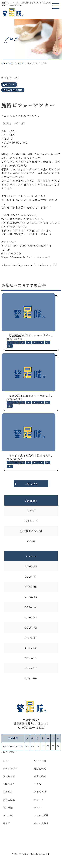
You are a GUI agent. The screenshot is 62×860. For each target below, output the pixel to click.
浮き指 (6, 823)
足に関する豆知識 (31, 531)
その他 (31, 541)
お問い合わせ (41, 823)
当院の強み (9, 784)
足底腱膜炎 (40, 768)
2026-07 (31, 576)
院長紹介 (8, 792)
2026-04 (31, 607)
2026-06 (31, 587)
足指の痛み (40, 776)
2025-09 (31, 678)
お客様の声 (40, 792)
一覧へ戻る (31, 484)
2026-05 (31, 597)
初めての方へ (10, 768)
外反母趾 (8, 807)
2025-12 (31, 648)
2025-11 (31, 658)
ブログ (20, 63)
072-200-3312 (33, 727)
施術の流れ (9, 799)
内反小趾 (8, 815)
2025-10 (31, 668)
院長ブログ (31, 521)
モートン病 (40, 760)
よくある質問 (41, 815)
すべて (31, 511)
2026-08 (31, 566)
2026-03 (31, 617)
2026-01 (31, 638)
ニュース (39, 799)
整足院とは (9, 776)
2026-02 (31, 627)
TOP (5, 760)
